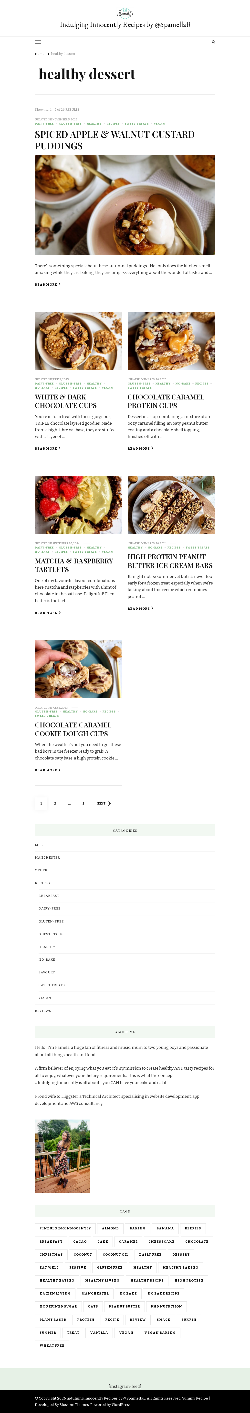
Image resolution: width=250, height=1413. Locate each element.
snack (164, 1320)
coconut (83, 1255)
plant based (53, 1320)
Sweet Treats (137, 123)
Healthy (94, 123)
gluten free (110, 1268)
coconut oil (115, 1255)
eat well (49, 1268)
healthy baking (180, 1268)
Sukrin (189, 1320)
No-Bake (42, 387)
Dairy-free (44, 123)
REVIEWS (43, 1011)
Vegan (159, 123)
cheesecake (161, 1242)
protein (85, 1320)
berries (193, 1228)
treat (73, 1333)
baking (138, 1228)
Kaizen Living (55, 1294)
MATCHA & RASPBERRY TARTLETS (74, 565)
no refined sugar (58, 1306)
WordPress (121, 1404)
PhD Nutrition (166, 1306)
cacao (80, 1242)
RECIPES (113, 123)
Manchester (95, 1294)
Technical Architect (101, 1096)
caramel (128, 1242)
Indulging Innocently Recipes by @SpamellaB (125, 24)
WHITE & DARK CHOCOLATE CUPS (66, 401)
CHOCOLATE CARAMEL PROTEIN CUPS (166, 401)
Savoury (47, 972)
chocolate (196, 1242)
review (138, 1320)
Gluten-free (70, 123)
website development (170, 1096)
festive (77, 1268)
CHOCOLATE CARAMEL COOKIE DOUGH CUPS (73, 729)
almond (110, 1228)
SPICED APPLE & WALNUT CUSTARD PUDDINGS (115, 140)
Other (41, 870)
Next (100, 804)
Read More (46, 285)
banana (165, 1228)
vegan (126, 1333)
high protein (189, 1281)
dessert (181, 1255)
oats (93, 1306)
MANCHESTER (47, 858)
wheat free (52, 1346)
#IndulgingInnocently (65, 1228)
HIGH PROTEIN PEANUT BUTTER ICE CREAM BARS (170, 561)
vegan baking (160, 1333)
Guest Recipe (51, 934)
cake (102, 1242)
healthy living (102, 1281)
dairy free (150, 1255)
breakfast (51, 1242)
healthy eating (57, 1281)
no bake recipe (164, 1294)
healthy (142, 1268)
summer (48, 1333)
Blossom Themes (74, 1404)
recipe (112, 1320)
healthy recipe (147, 1281)
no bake (128, 1294)
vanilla (99, 1333)
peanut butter (124, 1306)
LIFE (39, 845)
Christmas (51, 1255)
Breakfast (49, 896)
